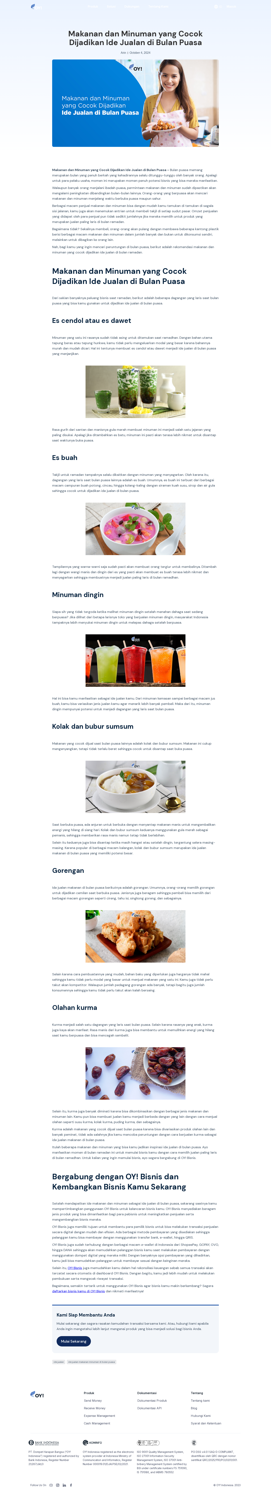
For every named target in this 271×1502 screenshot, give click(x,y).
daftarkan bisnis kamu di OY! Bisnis (78, 1291)
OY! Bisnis (75, 1268)
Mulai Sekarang (73, 1341)
